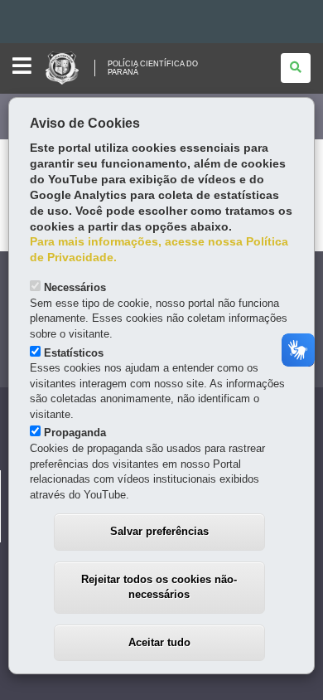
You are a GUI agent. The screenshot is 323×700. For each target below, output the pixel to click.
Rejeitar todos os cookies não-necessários (159, 587)
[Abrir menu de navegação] (21, 66)
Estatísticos (74, 353)
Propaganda (75, 432)
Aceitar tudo (159, 642)
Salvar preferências (159, 531)
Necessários (75, 287)
